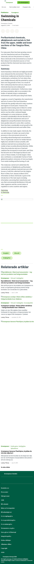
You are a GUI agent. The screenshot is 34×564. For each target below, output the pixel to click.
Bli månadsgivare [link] (23, 2)
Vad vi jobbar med (14, 7)
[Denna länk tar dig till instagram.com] (6, 481)
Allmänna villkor (6, 544)
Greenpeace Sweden (10, 474)
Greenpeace (15, 12)
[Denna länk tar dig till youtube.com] (18, 481)
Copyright (4, 548)
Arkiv (3, 552)
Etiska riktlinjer (6, 540)
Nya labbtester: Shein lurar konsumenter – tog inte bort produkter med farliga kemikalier (17, 282)
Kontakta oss (5, 488)
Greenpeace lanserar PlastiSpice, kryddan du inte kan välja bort (16, 452)
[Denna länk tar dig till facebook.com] (2, 481)
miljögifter (20, 278)
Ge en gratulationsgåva (8, 520)
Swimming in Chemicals (5, 191)
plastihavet (15, 448)
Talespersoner (5, 496)
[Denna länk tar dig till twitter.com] (27, 481)
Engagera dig (26, 7)
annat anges (9, 559)
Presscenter (4, 492)
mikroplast (15, 446)
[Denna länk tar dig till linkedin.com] (23, 481)
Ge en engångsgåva (7, 516)
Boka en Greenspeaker (8, 508)
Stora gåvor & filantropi (8, 532)
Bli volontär (4, 504)
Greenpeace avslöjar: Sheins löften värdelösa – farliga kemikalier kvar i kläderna (16, 306)
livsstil (14, 278)
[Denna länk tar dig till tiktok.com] (14, 481)
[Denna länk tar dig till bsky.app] (10, 481)
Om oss (4, 7)
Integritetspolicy (6, 536)
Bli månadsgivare (6, 512)
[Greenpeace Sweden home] (11, 2)
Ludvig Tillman (5, 292)
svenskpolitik (29, 303)
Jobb (2, 500)
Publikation (4, 12)
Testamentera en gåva (7, 528)
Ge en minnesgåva (6, 524)
